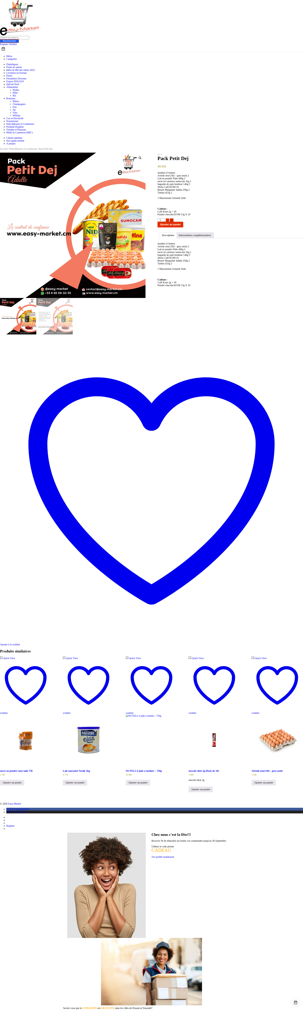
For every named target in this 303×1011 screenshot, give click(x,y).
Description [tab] (168, 235)
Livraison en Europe (16, 72)
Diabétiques (12, 64)
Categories (11, 59)
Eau (15, 107)
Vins (15, 112)
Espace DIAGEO (15, 81)
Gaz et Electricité (14, 118)
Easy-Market (14, 803)
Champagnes (19, 104)
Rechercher (9, 41)
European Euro (17, 809)
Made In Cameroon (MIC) (19, 132)
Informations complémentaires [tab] (195, 235)
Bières (16, 101)
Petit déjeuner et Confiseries (20, 124)
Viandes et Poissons (16, 129)
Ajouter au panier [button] (12, 782)
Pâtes (15, 92)
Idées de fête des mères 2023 (20, 70)
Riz (14, 95)
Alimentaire (12, 87)
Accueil (4, 149)
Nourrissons (12, 121)
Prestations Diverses (16, 78)
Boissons (10, 98)
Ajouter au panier (170, 224)
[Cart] (151, 49)
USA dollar (15, 812)
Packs (9, 75)
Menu (9, 56)
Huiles (16, 90)
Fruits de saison (14, 67)
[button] (140, 158)
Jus (14, 109)
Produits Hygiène (15, 126)
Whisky (16, 115)
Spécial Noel (12, 84)
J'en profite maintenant (163, 857)
